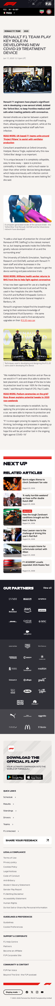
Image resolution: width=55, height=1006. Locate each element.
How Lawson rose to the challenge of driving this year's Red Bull (34, 533)
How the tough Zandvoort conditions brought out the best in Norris (36, 517)
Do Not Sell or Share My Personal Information (25, 908)
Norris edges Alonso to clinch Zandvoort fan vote (35, 481)
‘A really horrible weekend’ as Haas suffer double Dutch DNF (35, 498)
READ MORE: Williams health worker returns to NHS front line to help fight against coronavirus (26, 277)
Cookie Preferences (13, 927)
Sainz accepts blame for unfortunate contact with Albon (35, 549)
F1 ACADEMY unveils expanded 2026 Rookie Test (36, 564)
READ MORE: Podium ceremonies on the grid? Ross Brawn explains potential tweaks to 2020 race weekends (26, 397)
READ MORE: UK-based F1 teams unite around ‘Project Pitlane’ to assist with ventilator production (26, 139)
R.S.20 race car (28, 320)
